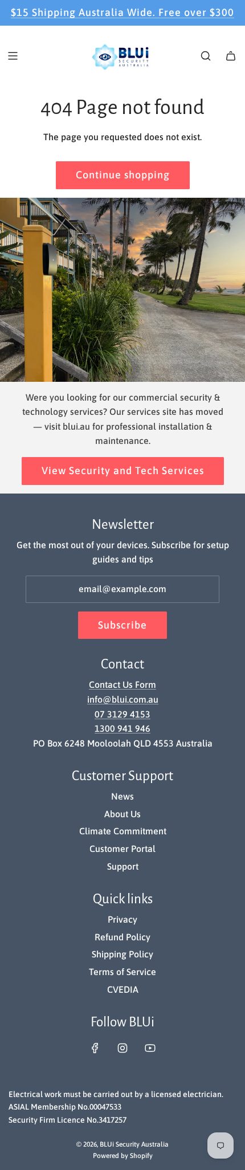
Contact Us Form (122, 684)
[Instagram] (122, 1048)
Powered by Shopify (123, 1156)
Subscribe (122, 625)
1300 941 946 (122, 728)
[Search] (205, 55)
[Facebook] (95, 1048)
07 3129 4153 (122, 714)
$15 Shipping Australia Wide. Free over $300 (122, 12)
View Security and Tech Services (123, 470)
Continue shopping (123, 175)
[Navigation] (12, 55)
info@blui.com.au (122, 699)
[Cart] (230, 55)
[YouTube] (149, 1048)
